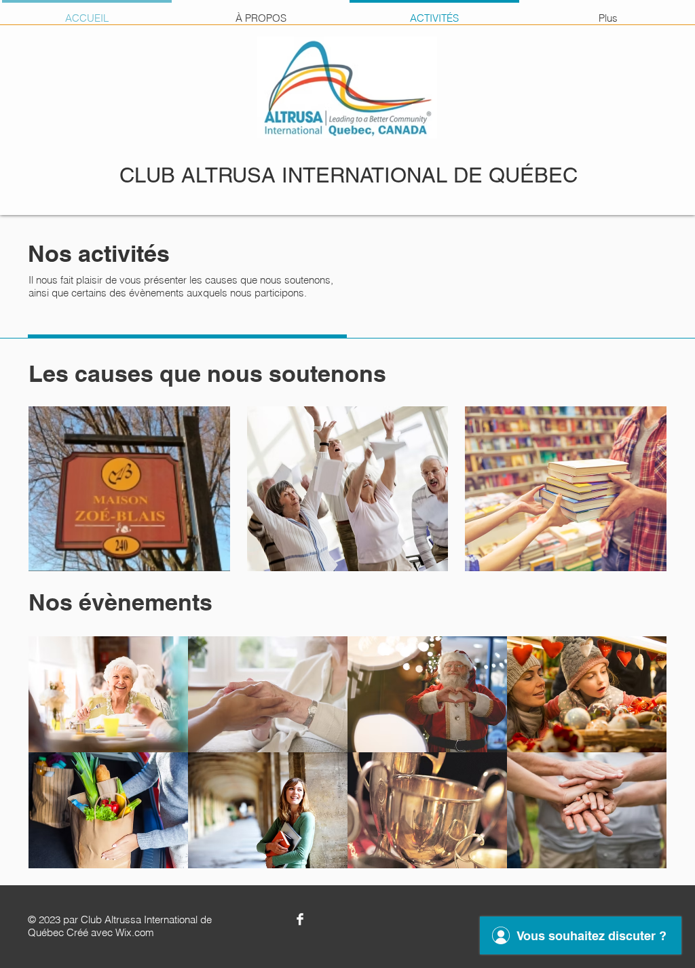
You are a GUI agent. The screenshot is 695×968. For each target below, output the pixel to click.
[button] (129, 488)
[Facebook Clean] (300, 919)
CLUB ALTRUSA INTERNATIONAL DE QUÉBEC (348, 175)
